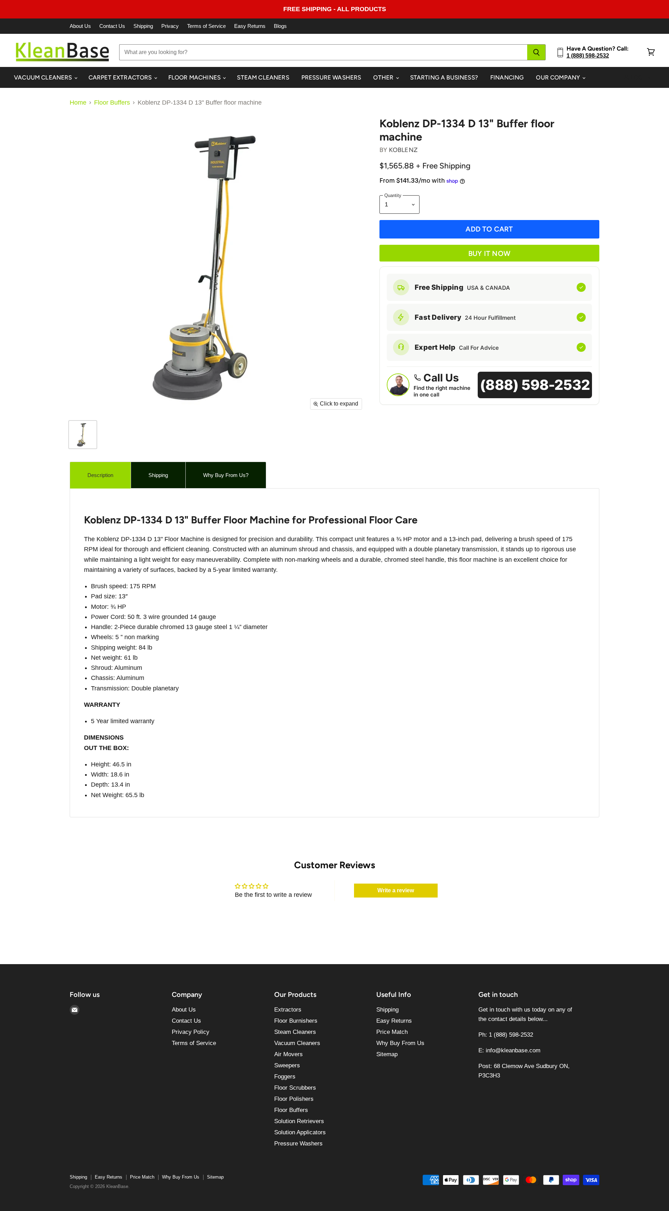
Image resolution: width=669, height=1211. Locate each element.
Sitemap (387, 1054)
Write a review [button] (395, 890)
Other (384, 77)
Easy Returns (250, 26)
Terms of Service (206, 26)
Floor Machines (195, 77)
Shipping (143, 26)
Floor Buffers (112, 102)
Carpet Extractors (121, 77)
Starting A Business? (444, 77)
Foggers (284, 1076)
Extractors (287, 1009)
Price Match (392, 1032)
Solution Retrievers (299, 1121)
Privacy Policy (190, 1032)
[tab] (100, 475)
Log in (640, 77)
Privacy (170, 26)
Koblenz (403, 150)
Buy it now (489, 253)
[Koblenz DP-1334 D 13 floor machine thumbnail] (83, 434)
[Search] (536, 52)
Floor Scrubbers (295, 1087)
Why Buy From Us (400, 1043)
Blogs (280, 26)
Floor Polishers (294, 1099)
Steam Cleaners (263, 77)
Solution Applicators (300, 1132)
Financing (507, 77)
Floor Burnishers (295, 1020)
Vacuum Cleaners (44, 77)
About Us (80, 26)
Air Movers (288, 1054)
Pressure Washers (331, 77)
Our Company (558, 77)
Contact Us (112, 26)
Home (78, 102)
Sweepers (287, 1065)
